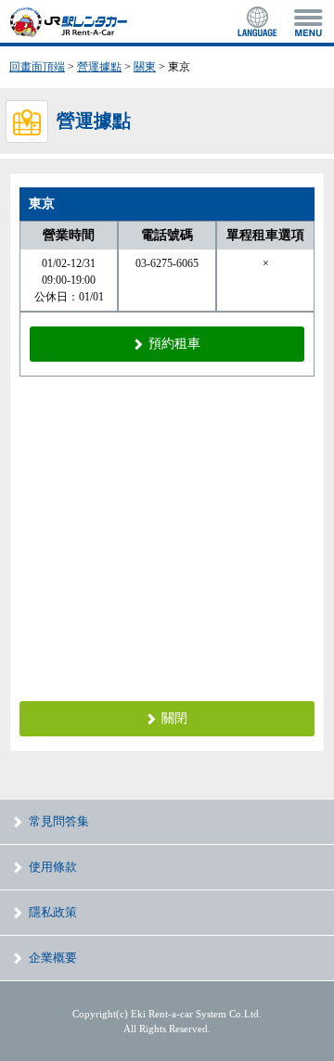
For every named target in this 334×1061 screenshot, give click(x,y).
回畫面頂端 (37, 66)
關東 (145, 66)
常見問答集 (59, 821)
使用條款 (53, 867)
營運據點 (99, 66)
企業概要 (53, 958)
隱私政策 (53, 912)
